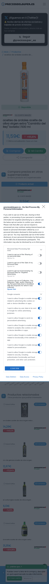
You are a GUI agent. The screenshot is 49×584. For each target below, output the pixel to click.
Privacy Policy (38, 377)
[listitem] (24, 249)
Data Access (24, 377)
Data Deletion (11, 377)
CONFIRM (14, 368)
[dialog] (24, 292)
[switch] (40, 255)
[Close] (44, 207)
